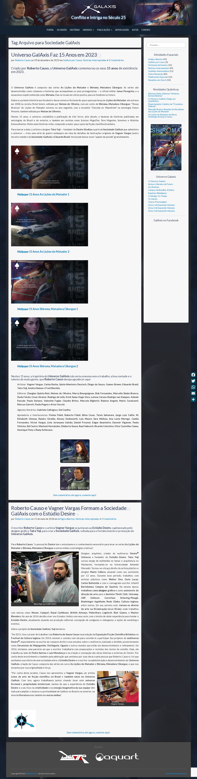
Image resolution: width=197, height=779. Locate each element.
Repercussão (122, 30)
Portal (50, 30)
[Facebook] (193, 375)
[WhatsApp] (193, 387)
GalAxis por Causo (72, 60)
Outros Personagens (157, 202)
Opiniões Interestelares (158, 71)
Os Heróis (62, 30)
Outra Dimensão (155, 74)
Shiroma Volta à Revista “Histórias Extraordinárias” (163, 94)
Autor (135, 30)
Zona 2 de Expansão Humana (161, 208)
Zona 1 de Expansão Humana (161, 205)
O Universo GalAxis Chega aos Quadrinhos (162, 100)
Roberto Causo (23, 60)
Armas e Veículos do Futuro (160, 184)
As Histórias (153, 187)
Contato (145, 30)
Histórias (75, 30)
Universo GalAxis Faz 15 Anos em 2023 (54, 55)
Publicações (104, 30)
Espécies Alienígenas (157, 193)
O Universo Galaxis (156, 181)
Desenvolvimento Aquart (175, 773)
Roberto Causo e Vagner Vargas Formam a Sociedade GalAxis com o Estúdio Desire (69, 511)
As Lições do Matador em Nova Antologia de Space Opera (162, 115)
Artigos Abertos (66, 518)
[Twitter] (193, 381)
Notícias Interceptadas (94, 60)
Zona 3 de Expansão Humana (161, 211)
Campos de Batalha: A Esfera (161, 190)
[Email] (193, 393)
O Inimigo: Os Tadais (157, 196)
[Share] (193, 399)
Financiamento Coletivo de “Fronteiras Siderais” (165, 105)
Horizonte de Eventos (158, 65)
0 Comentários (116, 60)
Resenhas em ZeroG (157, 80)
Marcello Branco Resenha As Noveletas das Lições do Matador (166, 110)
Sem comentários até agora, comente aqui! (74, 495)
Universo (87, 30)
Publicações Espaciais (158, 77)
